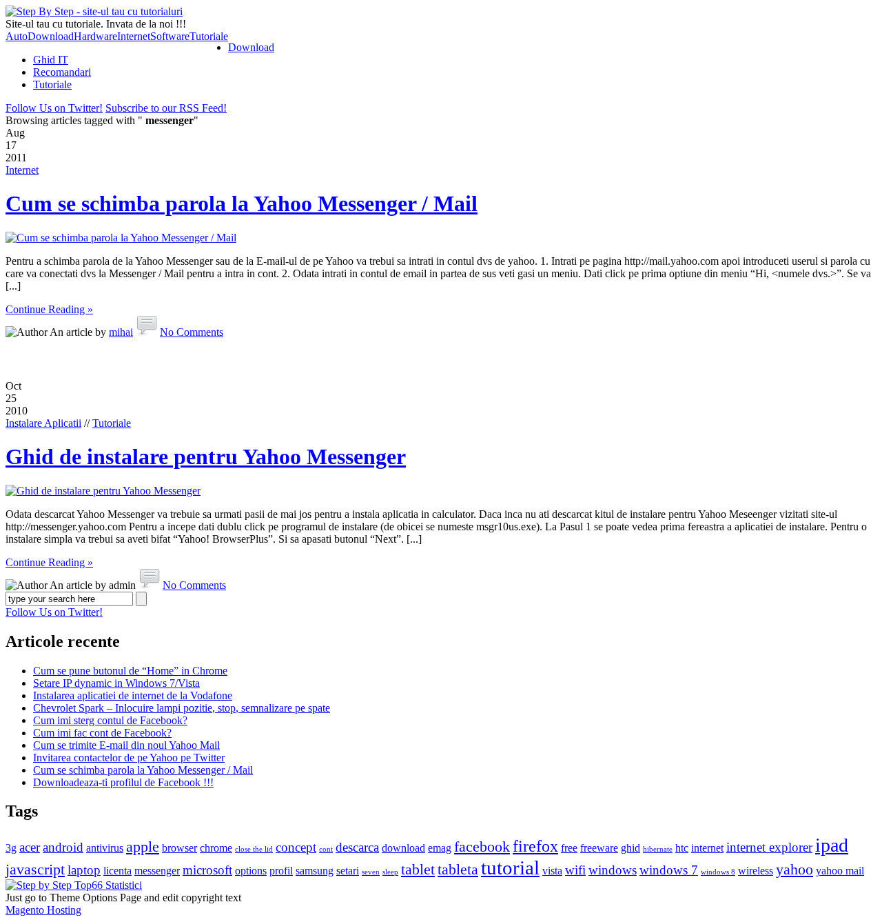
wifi (575, 870)
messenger (157, 870)
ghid (630, 848)
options (251, 870)
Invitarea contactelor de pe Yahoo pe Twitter (129, 757)
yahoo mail (840, 870)
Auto (17, 36)
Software (169, 36)
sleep (390, 872)
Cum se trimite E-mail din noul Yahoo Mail (126, 745)
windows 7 (668, 870)
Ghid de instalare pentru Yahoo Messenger (206, 456)
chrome (216, 848)
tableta (458, 869)
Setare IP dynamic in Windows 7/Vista (116, 683)
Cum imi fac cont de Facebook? (102, 733)
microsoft (207, 870)
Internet (133, 36)
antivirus (104, 848)
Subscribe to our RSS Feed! (166, 108)
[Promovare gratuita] (74, 885)
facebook (482, 846)
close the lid (254, 849)
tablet (418, 869)
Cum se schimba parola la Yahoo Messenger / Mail (242, 203)
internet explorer (769, 847)
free (569, 848)
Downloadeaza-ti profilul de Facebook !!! (123, 782)
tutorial (510, 867)
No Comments (191, 332)
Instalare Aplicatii (43, 423)
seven (371, 872)
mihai (121, 332)
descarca (357, 847)
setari (347, 870)
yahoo (794, 869)
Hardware (95, 36)
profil (281, 870)
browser (179, 848)
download (403, 848)
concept (296, 847)
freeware (599, 848)
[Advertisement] (441, 359)
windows (612, 870)
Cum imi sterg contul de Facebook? (110, 720)
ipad (831, 845)
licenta (117, 870)
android (63, 847)
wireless (755, 870)
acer (29, 847)
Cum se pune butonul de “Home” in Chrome (130, 671)
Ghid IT (50, 60)
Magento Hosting (43, 910)
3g (11, 848)
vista (552, 870)
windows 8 (718, 872)
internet (707, 848)
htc (681, 848)
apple (142, 846)
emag (439, 848)
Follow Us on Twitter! (54, 108)
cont (326, 849)
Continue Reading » (49, 309)
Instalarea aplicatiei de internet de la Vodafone (132, 695)
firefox (535, 845)
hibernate (658, 849)
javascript (35, 869)
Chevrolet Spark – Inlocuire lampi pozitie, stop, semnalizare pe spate (181, 708)
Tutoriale (208, 36)
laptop (84, 870)
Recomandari (62, 72)
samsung (315, 870)
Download (51, 36)
